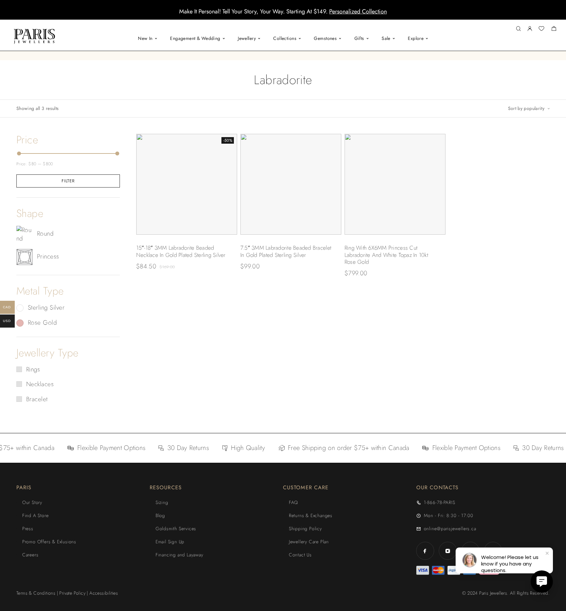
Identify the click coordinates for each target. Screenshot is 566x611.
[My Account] (529, 29)
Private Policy (72, 593)
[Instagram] (447, 551)
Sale (386, 38)
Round (45, 233)
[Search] (518, 29)
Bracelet (37, 399)
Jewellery (247, 38)
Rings (33, 369)
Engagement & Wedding (195, 38)
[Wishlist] (541, 29)
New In (145, 38)
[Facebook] (425, 551)
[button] (277, 15)
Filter (68, 181)
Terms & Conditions (35, 593)
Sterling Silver (46, 307)
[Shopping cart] (553, 29)
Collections (284, 38)
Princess (48, 256)
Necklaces (40, 384)
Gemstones (325, 38)
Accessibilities (103, 593)
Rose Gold (42, 322)
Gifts (359, 38)
